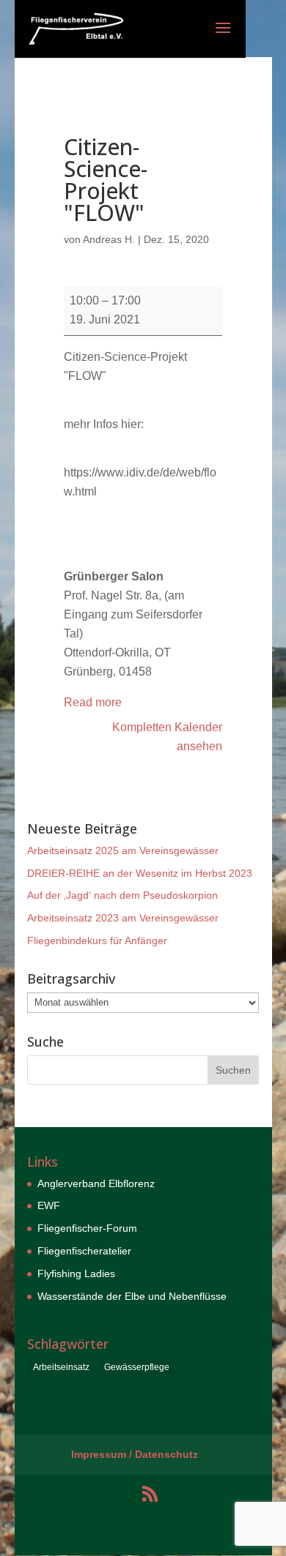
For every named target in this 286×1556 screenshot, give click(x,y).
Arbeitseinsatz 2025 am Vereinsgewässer (123, 850)
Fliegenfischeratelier (84, 1251)
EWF (48, 1205)
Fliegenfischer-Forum (87, 1228)
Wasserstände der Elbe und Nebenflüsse (132, 1296)
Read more (93, 702)
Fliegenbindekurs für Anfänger (97, 940)
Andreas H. (109, 239)
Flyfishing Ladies (76, 1273)
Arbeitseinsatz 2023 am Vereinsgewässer (123, 918)
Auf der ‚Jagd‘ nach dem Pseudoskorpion (122, 895)
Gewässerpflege (136, 1367)
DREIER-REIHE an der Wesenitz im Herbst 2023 (139, 873)
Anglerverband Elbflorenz (96, 1183)
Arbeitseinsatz (61, 1367)
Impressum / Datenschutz (134, 1454)
